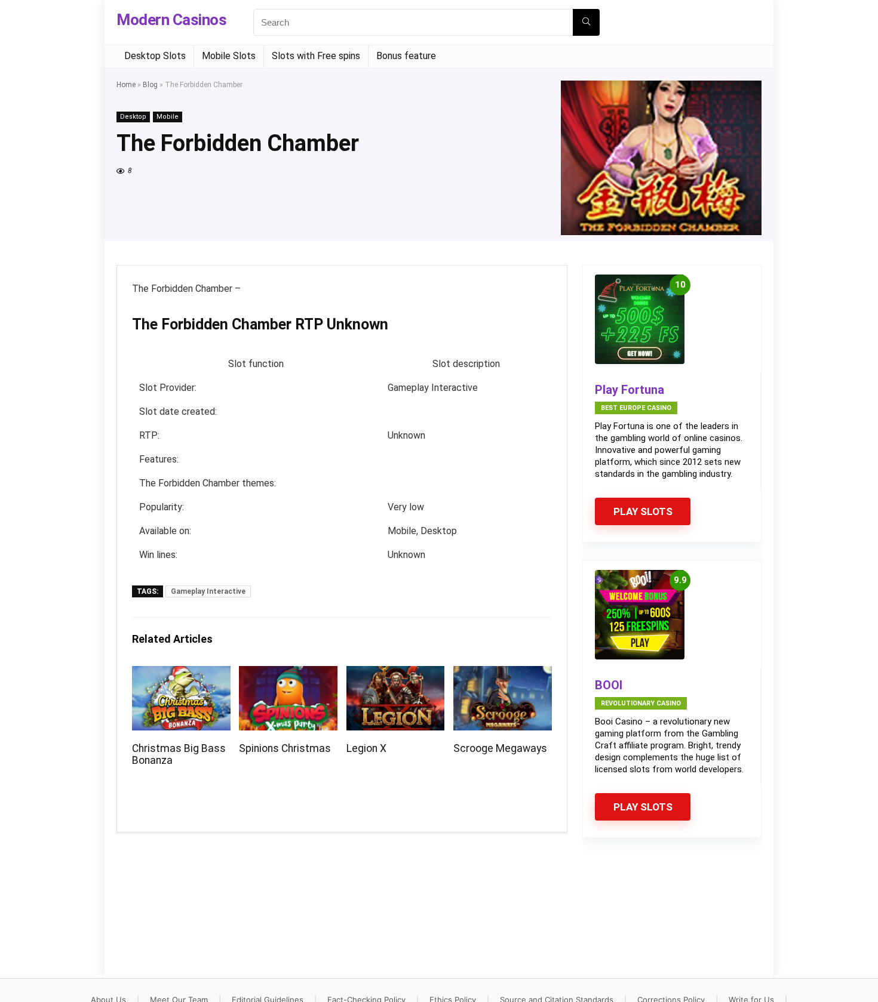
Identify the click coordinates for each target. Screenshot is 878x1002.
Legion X (366, 748)
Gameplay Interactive (208, 591)
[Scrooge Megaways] (502, 674)
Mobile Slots (229, 55)
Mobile (167, 117)
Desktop (133, 117)
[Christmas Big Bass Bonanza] (181, 674)
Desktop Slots (155, 55)
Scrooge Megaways (500, 748)
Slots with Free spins (316, 55)
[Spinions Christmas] (288, 674)
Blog (150, 85)
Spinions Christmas (285, 748)
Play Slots (643, 511)
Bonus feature (406, 55)
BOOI (608, 685)
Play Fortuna (629, 390)
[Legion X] (395, 674)
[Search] (586, 22)
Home (126, 85)
